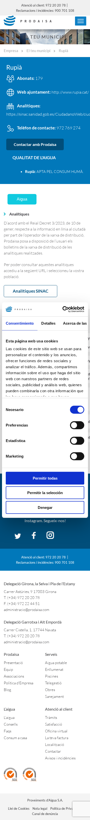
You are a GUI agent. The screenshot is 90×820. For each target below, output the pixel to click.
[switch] (77, 425)
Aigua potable (56, 662)
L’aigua (9, 717)
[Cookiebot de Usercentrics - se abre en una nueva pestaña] (63, 309)
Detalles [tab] (48, 323)
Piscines (51, 676)
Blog (7, 689)
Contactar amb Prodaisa (35, 144)
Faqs (7, 731)
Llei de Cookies (19, 808)
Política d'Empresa (18, 683)
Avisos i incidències (60, 758)
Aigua (22, 199)
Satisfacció (53, 724)
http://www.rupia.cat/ (70, 92)
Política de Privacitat (65, 808)
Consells (11, 724)
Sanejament (54, 696)
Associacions (14, 676)
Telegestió (53, 683)
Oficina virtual (56, 731)
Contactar (53, 751)
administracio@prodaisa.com (26, 609)
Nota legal (39, 808)
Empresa (11, 50)
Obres (50, 689)
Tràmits (51, 717)
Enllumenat (54, 669)
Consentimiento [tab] (20, 323)
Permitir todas (45, 478)
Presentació (13, 662)
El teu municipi (38, 50)
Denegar (45, 507)
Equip (8, 669)
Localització (54, 744)
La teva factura (56, 737)
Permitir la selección (45, 493)
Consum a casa (15, 737)
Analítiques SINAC (30, 291)
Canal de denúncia (45, 814)
